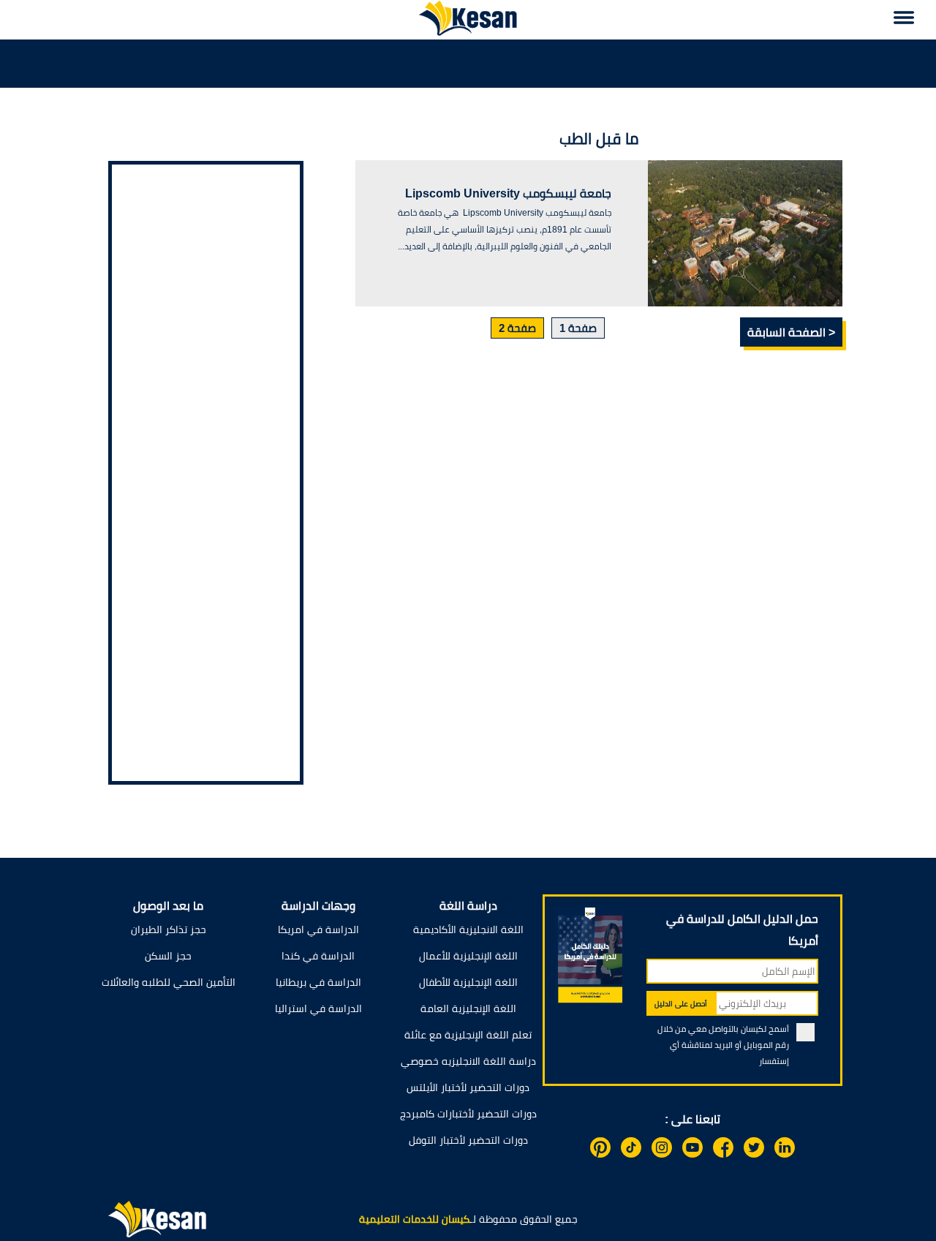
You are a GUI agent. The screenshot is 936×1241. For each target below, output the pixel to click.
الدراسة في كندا (318, 956)
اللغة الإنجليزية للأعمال (468, 956)
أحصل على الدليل (680, 1004)
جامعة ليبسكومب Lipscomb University (508, 193)
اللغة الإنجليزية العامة (468, 1008)
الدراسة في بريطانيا (318, 982)
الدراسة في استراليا (318, 1008)
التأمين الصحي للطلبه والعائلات (168, 982)
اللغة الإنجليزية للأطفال (468, 982)
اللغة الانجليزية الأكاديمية (468, 929)
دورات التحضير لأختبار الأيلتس (468, 1087)
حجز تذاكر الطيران (168, 929)
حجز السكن (168, 956)
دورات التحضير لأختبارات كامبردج (468, 1114)
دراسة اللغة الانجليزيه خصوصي (468, 1061)
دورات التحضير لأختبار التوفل (468, 1140)
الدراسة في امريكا (318, 929)
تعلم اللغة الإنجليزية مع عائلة (468, 1035)
